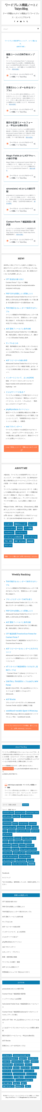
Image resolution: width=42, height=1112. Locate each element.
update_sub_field (19, 853)
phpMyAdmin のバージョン (17, 409)
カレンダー (32, 524)
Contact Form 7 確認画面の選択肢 (14, 994)
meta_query (19, 842)
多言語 (20, 528)
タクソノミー (7, 1077)
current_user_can (9, 827)
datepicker (20, 827)
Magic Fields (7, 1068)
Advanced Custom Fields (21, 1055)
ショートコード (10, 528)
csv (27, 1061)
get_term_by (7, 834)
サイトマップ (6, 877)
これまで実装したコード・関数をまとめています (21, 447)
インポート (8, 524)
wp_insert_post (25, 856)
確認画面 (30, 541)
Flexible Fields (7, 1064)
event (28, 827)
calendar (33, 823)
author (15, 823)
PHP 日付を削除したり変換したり (19, 293)
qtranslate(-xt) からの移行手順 (13, 989)
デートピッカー (30, 1077)
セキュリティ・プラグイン (11, 952)
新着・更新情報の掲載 (9, 957)
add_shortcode (27, 816)
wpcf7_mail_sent (32, 853)
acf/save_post (20, 812)
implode (18, 838)
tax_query (15, 849)
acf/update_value (32, 812)
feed (4, 831)
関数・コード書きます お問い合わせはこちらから (21, 556)
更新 (24, 1083)
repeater (15, 845)
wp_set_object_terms (20, 864)
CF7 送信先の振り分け (15, 279)
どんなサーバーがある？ (15, 392)
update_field (7, 853)
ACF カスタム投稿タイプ (10, 967)
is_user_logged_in (29, 838)
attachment (7, 823)
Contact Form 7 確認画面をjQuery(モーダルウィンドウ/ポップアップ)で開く (20, 1013)
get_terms (35, 831)
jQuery (5, 842)
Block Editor (23, 823)
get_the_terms (8, 838)
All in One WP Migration (10, 1058)
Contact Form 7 (17, 1061)
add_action (7, 816)
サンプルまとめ (12, 343)
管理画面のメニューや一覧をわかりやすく (16, 972)
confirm (6, 1061)
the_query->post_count (28, 849)
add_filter (16, 816)
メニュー (5, 29)
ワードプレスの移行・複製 (11, 962)
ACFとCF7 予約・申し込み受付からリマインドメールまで (20, 1021)
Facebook (5, 873)
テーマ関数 (28, 528)
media (16, 1068)
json (11, 842)
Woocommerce (18, 1071)
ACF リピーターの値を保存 (16, 360)
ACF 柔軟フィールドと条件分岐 (18, 328)
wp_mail (30, 860)
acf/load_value (8, 812)
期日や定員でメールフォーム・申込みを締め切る (18, 1036)
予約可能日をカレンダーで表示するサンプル (17, 912)
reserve (22, 845)
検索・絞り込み (20, 541)
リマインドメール (31, 537)
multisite (28, 842)
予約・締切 (8, 541)
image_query (18, 1064)
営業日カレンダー (20, 524)
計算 (28, 1086)
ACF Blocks (11, 699)
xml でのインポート (14, 426)
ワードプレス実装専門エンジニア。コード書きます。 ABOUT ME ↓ (21, 44)
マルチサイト (9, 533)
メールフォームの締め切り (13, 537)
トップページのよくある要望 (11, 999)
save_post (6, 849)
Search (25, 805)
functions (11, 831)
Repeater (34, 1068)
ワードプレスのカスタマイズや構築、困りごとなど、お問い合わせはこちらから (21, 727)
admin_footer (8, 820)
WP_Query (6, 864)
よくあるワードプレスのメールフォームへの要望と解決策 (20, 1029)
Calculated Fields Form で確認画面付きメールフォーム (20, 1005)
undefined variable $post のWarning (22, 711)
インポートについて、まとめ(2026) (20, 377)
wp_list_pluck (20, 860)
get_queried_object (23, 831)
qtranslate (6, 845)
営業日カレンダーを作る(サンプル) (13, 1046)
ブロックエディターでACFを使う (19, 599)
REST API (8, 545)
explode (35, 827)
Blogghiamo (23, 1097)
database (34, 1061)
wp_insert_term (8, 860)
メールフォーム (21, 533)
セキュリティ (31, 1074)
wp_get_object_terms (10, 856)
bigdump (23, 1058)
